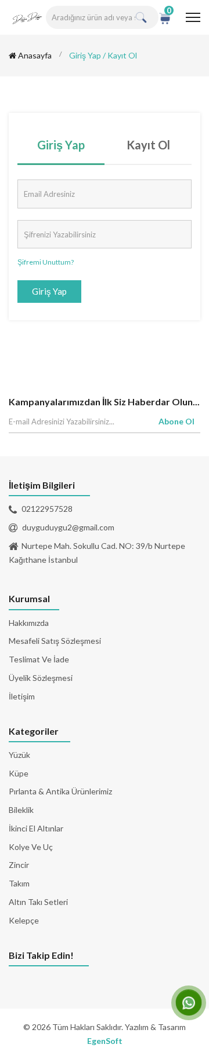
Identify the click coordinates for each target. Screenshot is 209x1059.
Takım (19, 883)
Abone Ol (176, 421)
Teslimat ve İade (39, 659)
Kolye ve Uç (31, 847)
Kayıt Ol (148, 145)
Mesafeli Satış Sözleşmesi (55, 641)
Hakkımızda (29, 623)
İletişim (22, 696)
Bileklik (21, 810)
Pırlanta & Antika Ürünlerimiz (60, 791)
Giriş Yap (61, 145)
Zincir (19, 865)
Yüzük (19, 755)
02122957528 (47, 509)
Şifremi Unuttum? (45, 262)
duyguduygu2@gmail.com (68, 527)
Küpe (18, 773)
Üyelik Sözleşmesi (41, 678)
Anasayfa (34, 55)
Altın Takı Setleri (38, 902)
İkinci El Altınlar (36, 828)
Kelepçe (24, 920)
